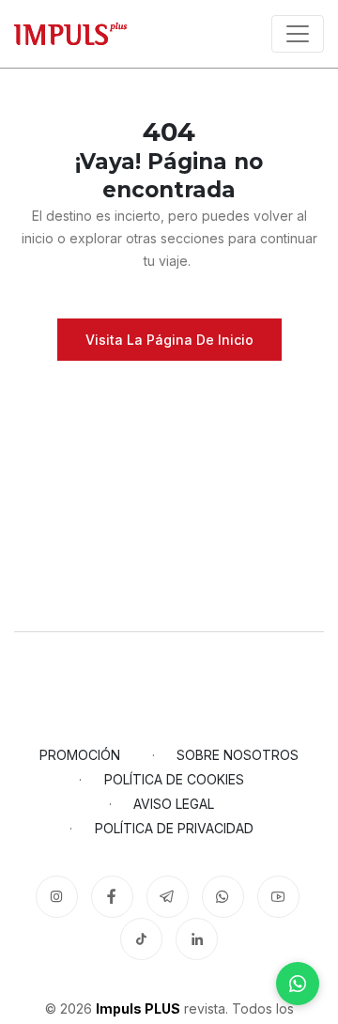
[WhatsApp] (297, 983)
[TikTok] (141, 939)
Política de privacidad (174, 828)
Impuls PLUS (138, 1008)
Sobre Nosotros (238, 755)
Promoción (79, 755)
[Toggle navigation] (297, 34)
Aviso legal (173, 804)
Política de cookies (174, 779)
